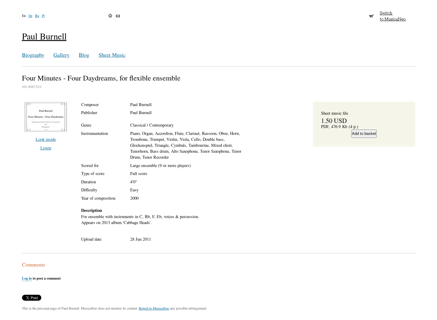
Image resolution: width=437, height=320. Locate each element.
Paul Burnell (44, 36)
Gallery (62, 54)
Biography (33, 54)
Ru (37, 15)
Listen (45, 148)
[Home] (110, 15)
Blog (84, 54)
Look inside (46, 139)
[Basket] (371, 13)
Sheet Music (112, 54)
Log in (27, 278)
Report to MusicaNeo (154, 308)
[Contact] (118, 16)
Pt (43, 15)
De (30, 15)
